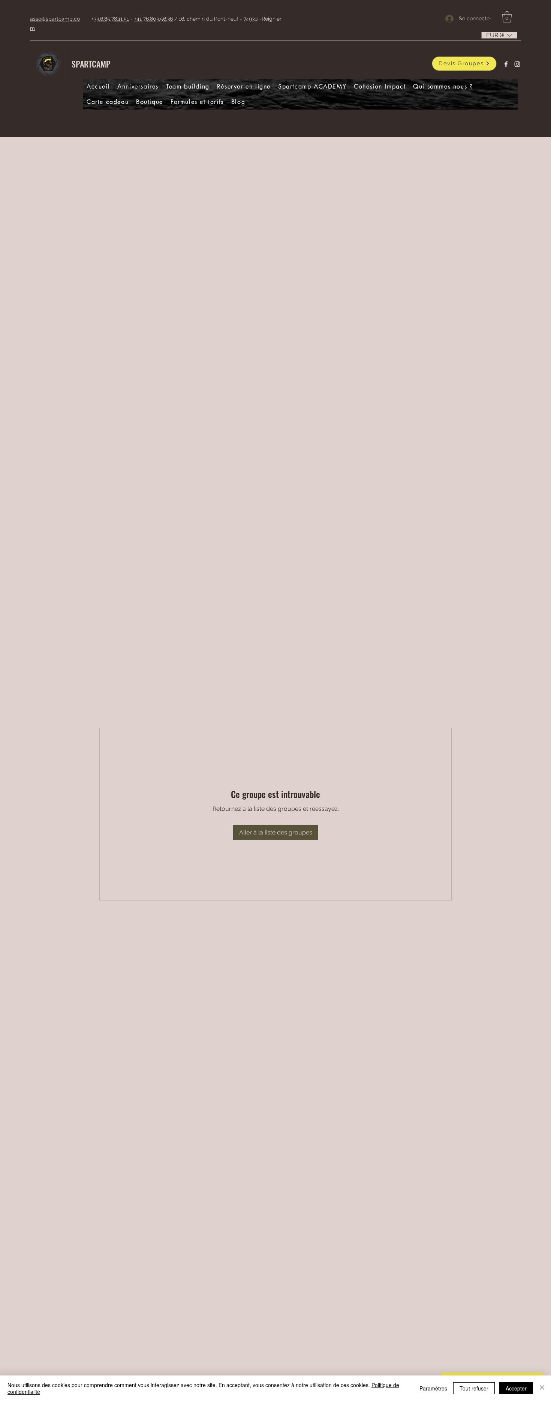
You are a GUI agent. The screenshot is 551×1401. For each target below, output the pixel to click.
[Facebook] (506, 64)
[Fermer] (542, 1388)
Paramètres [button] (433, 1388)
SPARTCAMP (91, 64)
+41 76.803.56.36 (153, 19)
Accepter (516, 1388)
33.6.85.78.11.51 (111, 19)
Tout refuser (474, 1388)
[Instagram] (517, 64)
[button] (507, 17)
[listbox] (499, 35)
